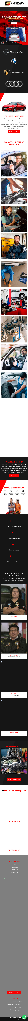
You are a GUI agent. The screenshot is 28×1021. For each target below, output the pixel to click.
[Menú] (2, 3)
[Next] (26, 762)
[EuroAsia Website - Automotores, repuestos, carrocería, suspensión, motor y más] (14, 3)
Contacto (14, 870)
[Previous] (1, 762)
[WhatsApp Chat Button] (24, 1017)
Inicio (15, 864)
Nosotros (14, 867)
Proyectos (15, 872)
